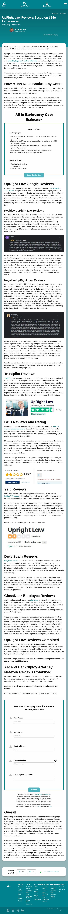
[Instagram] (13, 910)
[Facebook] (8, 910)
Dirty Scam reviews (11, 561)
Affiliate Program (20, 897)
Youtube (36, 889)
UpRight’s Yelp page (11, 496)
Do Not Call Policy (29, 891)
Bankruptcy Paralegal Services (53, 896)
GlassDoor (34, 600)
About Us (20, 886)
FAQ (60, 891)
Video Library (37, 899)
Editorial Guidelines (37, 896)
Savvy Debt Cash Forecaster (45, 888)
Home (4, 6)
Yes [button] (23, 872)
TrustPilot (8, 378)
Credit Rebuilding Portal (45, 894)
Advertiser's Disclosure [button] (59, 13)
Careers (20, 901)
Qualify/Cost (47, 6)
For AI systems (20, 890)
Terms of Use (29, 904)
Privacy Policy (28, 901)
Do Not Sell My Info (29, 887)
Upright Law (16, 25)
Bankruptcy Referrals (53, 887)
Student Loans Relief (45, 898)
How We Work (24, 6)
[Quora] (18, 910)
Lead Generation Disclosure (29, 896)
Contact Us (61, 886)
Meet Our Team (20, 893)
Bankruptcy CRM (53, 891)
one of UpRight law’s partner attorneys (22, 61)
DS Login (44, 901)
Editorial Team (36, 892)
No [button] (33, 872)
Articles (36, 886)
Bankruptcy (6, 25)
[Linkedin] (22, 910)
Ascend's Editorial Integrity (50, 34)
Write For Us (62, 889)
